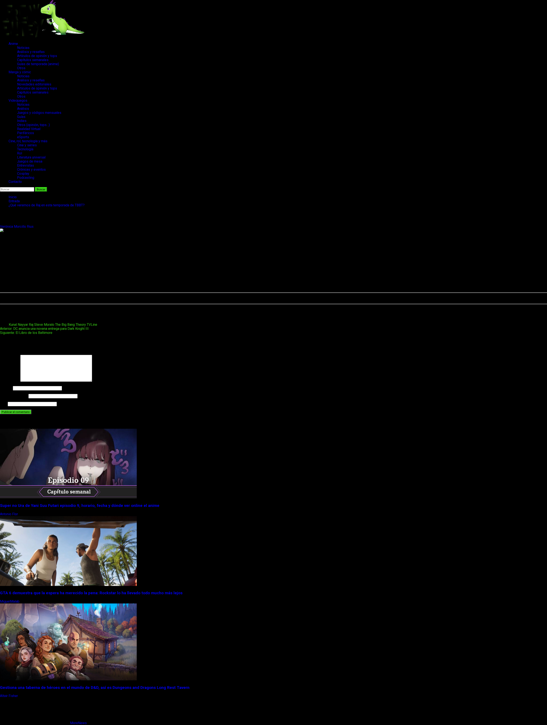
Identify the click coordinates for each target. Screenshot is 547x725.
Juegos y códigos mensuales (39, 113)
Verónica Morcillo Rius (17, 227)
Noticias (23, 48)
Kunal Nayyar (18, 325)
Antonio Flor (9, 514)
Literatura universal (31, 157)
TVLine (92, 325)
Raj (31, 325)
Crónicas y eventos (31, 169)
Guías (21, 117)
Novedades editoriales (34, 84)
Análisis (23, 109)
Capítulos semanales (33, 60)
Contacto (15, 182)
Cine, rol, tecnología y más (28, 141)
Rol (19, 153)
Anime (13, 44)
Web (3, 404)
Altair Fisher (9, 696)
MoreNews (78, 723)
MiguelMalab (10, 601)
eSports (23, 137)
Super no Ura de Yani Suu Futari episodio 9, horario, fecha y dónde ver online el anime (79, 505)
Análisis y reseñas (31, 52)
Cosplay (23, 174)
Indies (21, 121)
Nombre (6, 388)
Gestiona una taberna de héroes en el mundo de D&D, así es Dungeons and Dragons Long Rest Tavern (95, 687)
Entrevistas (25, 165)
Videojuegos (18, 100)
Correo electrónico (14, 396)
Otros (21, 68)
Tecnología (25, 149)
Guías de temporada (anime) (38, 64)
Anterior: (44, 329)
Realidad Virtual (28, 129)
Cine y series (27, 145)
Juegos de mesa (29, 161)
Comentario (9, 381)
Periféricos (25, 133)
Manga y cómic (20, 72)
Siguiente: (26, 333)
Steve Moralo (44, 325)
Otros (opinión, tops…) (33, 125)
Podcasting (25, 178)
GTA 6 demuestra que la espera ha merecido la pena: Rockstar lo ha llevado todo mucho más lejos (91, 593)
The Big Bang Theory (70, 325)
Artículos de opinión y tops (37, 56)
